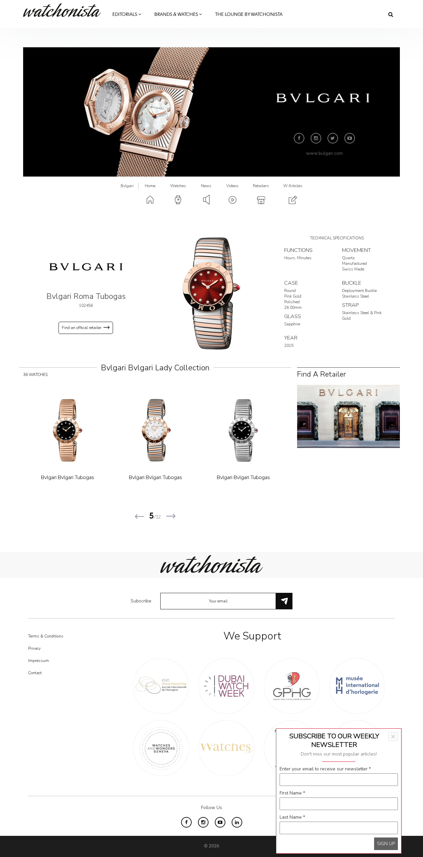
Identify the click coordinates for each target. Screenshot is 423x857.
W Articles (292, 185)
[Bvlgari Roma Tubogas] (211, 293)
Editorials (125, 14)
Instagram (316, 138)
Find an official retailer (81, 327)
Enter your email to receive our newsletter (325, 769)
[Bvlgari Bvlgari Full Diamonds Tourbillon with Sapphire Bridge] (84, 430)
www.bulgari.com (324, 153)
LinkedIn (237, 822)
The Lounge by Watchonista (249, 14)
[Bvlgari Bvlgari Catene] (172, 430)
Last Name (292, 817)
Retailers (261, 185)
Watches (178, 185)
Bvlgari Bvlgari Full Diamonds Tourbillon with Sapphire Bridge (84, 485)
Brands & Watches (176, 14)
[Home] (64, 10)
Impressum (38, 660)
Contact (35, 672)
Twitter (332, 138)
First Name (292, 793)
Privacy (34, 648)
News (206, 185)
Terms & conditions (45, 636)
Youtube (349, 138)
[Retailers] (348, 416)
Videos (232, 185)
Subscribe (141, 601)
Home (150, 185)
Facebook (299, 138)
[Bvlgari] (86, 267)
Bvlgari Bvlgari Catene (172, 477)
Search (391, 14)
